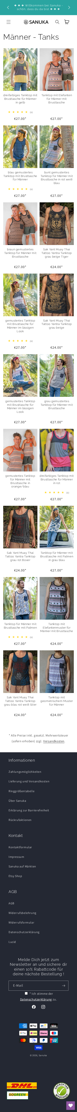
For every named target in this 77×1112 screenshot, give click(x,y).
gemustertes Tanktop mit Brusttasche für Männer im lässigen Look (20, 326)
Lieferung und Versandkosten (29, 781)
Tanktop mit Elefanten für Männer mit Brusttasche (56, 99)
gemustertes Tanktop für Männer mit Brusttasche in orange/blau (20, 481)
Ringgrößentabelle (21, 791)
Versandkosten (53, 741)
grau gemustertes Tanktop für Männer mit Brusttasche (57, 405)
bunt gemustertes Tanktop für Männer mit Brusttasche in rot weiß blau (57, 178)
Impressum (16, 857)
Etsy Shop (15, 876)
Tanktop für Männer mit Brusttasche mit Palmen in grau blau (56, 556)
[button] (8, 22)
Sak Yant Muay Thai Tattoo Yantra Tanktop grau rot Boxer (20, 556)
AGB (11, 903)
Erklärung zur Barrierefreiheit (29, 810)
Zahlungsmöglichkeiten (25, 772)
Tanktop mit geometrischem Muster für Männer (56, 701)
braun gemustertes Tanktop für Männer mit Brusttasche (20, 253)
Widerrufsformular (21, 922)
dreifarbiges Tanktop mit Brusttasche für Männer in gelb (20, 99)
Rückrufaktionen (20, 820)
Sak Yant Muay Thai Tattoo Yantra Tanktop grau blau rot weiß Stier (20, 701)
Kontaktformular (20, 847)
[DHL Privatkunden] (21, 1090)
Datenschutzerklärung (24, 932)
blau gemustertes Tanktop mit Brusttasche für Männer (20, 176)
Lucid (12, 942)
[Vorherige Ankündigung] (8, 7)
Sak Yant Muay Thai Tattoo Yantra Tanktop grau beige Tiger (56, 253)
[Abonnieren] (63, 986)
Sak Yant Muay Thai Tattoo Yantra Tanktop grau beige (56, 324)
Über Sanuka (17, 801)
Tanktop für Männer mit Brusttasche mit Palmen (20, 625)
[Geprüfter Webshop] (62, 1090)
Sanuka (43, 1055)
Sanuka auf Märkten (22, 866)
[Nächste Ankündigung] (69, 7)
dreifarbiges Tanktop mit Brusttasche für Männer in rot (57, 479)
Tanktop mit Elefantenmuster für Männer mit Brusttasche (56, 627)
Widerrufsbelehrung (22, 913)
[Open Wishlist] (70, 1105)
